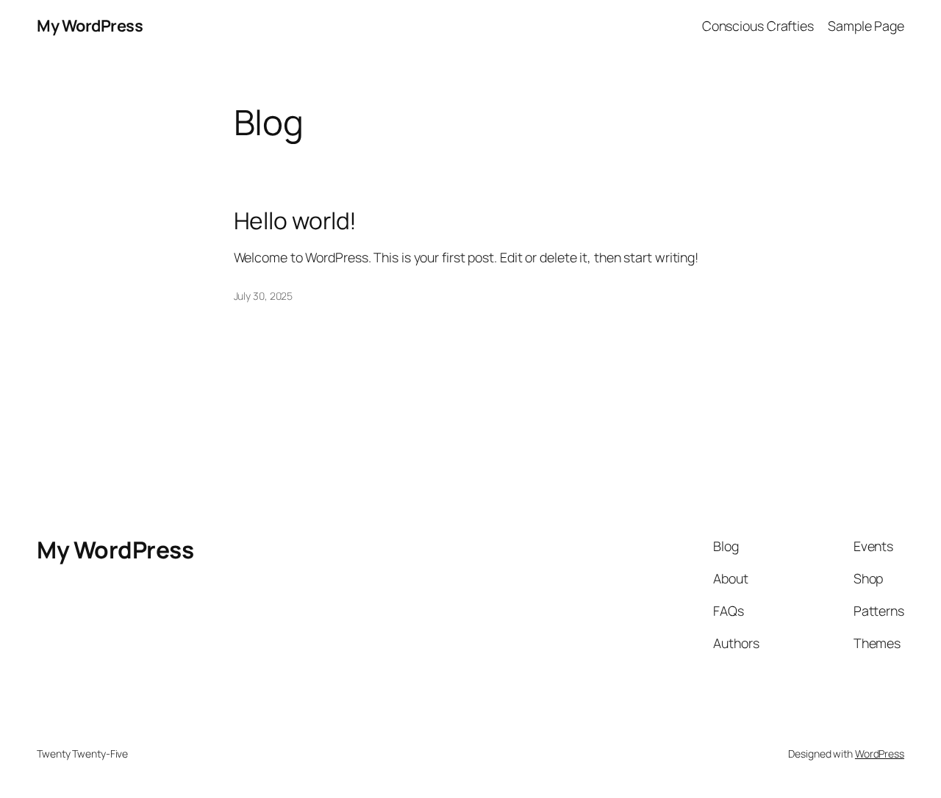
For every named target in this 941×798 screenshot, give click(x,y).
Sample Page (866, 26)
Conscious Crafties (758, 26)
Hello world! (295, 221)
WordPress (879, 754)
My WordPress (90, 26)
